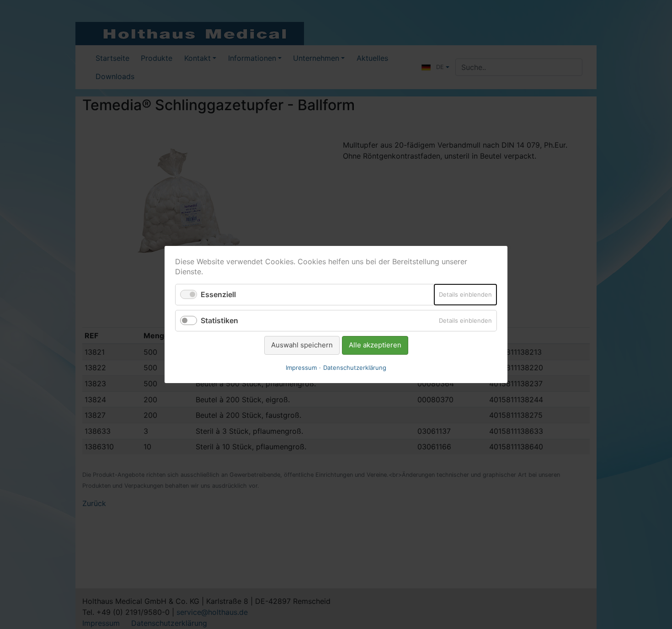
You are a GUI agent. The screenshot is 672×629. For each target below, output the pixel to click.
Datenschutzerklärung (354, 367)
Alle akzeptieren (375, 345)
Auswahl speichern (302, 345)
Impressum (301, 367)
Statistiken (219, 320)
